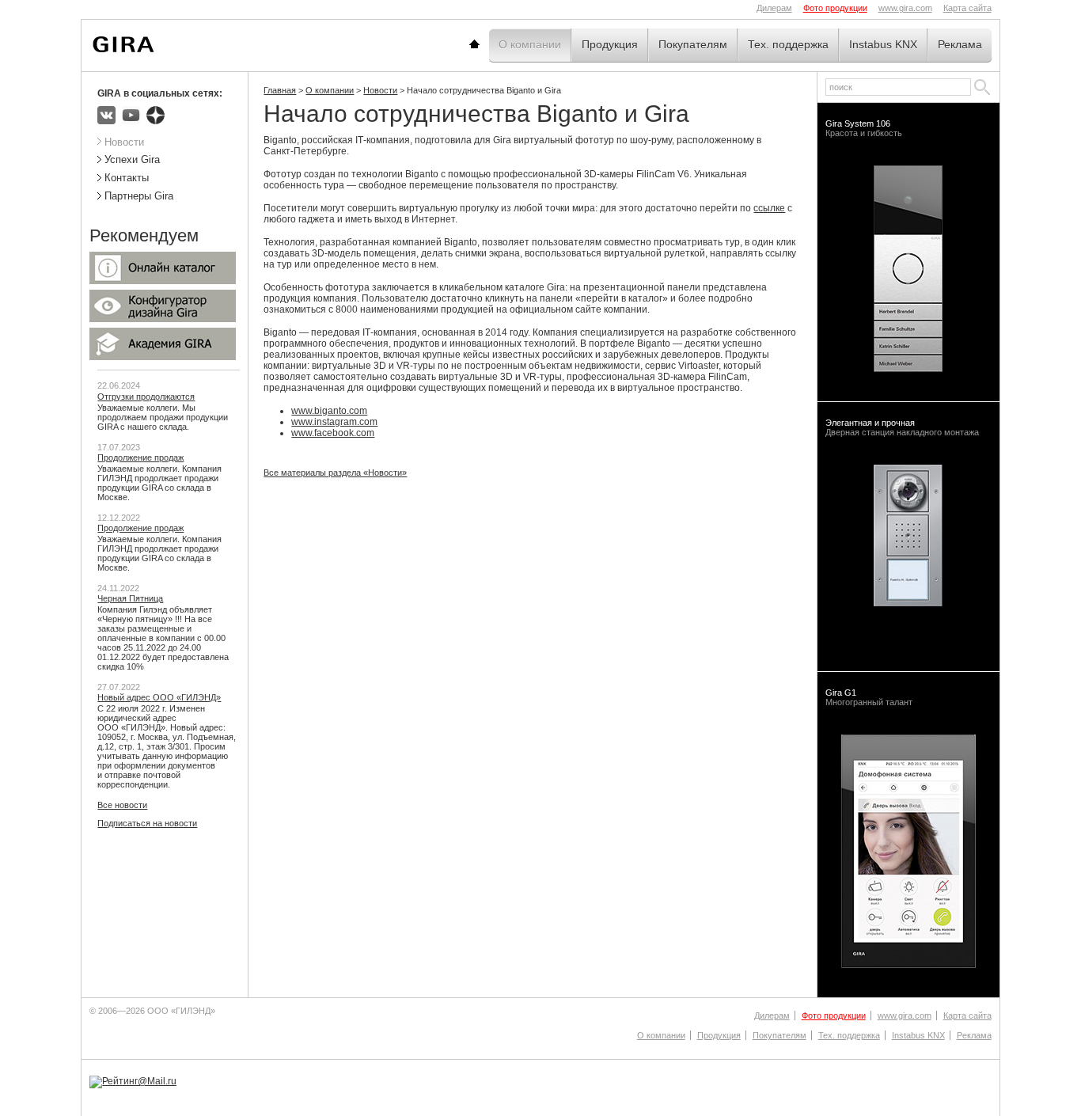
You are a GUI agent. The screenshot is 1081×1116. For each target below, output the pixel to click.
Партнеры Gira (138, 196)
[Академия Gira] (162, 357)
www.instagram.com (334, 421)
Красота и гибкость (863, 128)
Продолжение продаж (140, 457)
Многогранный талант (868, 697)
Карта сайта (967, 8)
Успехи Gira (132, 159)
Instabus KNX (883, 44)
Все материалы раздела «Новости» (335, 472)
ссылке (769, 208)
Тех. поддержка (788, 44)
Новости (380, 90)
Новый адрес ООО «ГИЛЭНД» (159, 697)
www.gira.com (905, 8)
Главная (494, 44)
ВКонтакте (106, 115)
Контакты (126, 178)
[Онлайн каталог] (162, 281)
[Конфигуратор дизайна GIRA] (162, 319)
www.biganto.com (329, 410)
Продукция (610, 44)
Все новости (122, 805)
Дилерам (774, 8)
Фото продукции (835, 8)
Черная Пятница (130, 598)
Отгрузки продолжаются (146, 396)
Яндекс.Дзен (155, 115)
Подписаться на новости (147, 823)
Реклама (960, 44)
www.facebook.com (332, 432)
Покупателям (692, 44)
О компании (530, 44)
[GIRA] (123, 44)
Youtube (131, 115)
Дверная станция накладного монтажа (902, 427)
